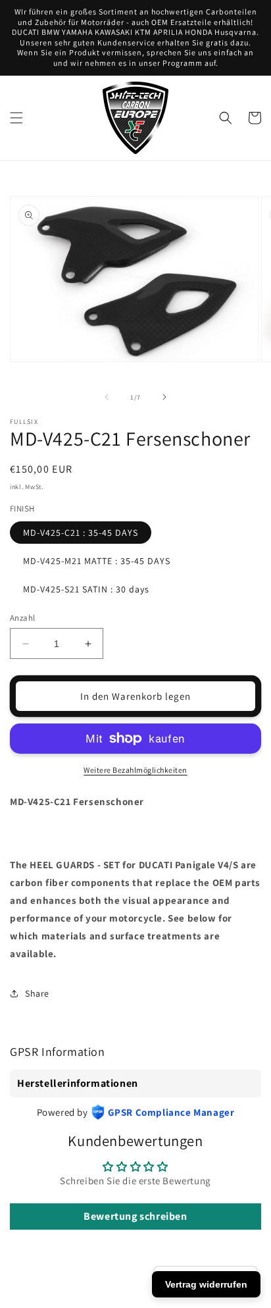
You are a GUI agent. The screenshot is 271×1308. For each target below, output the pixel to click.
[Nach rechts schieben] (164, 396)
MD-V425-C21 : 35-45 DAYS (80, 532)
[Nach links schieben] (106, 396)
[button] (16, 117)
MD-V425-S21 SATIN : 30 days (86, 589)
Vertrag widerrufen (206, 1284)
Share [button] (37, 993)
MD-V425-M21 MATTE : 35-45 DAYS (96, 561)
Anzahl (22, 617)
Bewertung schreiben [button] (135, 1216)
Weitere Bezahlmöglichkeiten (135, 770)
